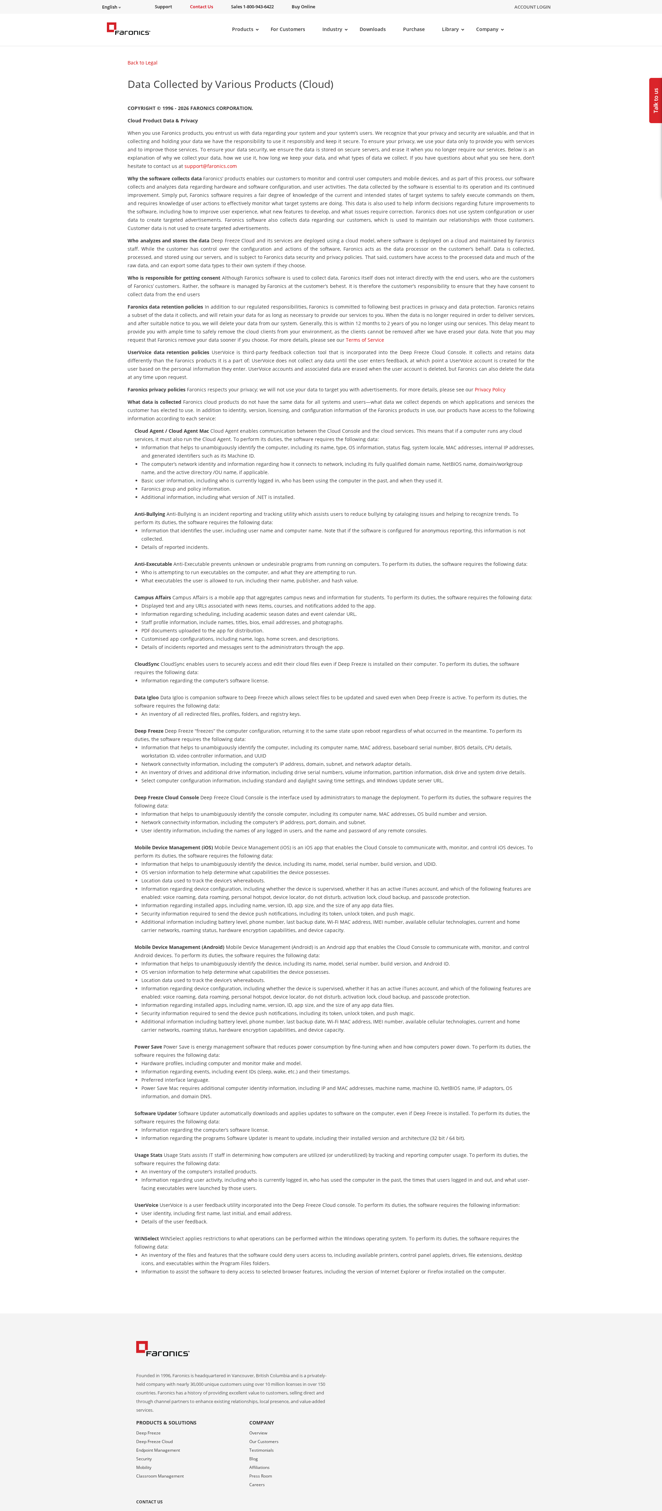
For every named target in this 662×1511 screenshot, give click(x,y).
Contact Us (149, 1502)
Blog (253, 1459)
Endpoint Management (158, 1450)
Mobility (143, 1467)
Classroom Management (160, 1476)
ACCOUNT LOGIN (532, 7)
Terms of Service (365, 340)
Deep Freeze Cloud (154, 1441)
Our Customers (264, 1441)
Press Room (260, 1476)
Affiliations (259, 1467)
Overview (258, 1433)
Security (144, 1459)
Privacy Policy (490, 389)
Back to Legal (143, 62)
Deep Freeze (148, 1433)
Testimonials (261, 1450)
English (110, 7)
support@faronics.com (210, 166)
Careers (257, 1485)
